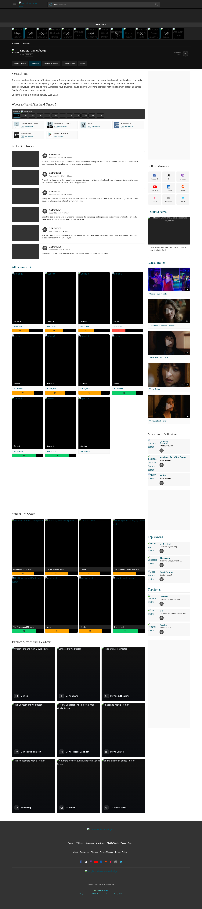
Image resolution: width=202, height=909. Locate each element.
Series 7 (117, 321)
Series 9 (50, 321)
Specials (84, 446)
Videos (123, 843)
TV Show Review (166, 446)
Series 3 (117, 384)
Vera (49, 627)
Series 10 (17, 321)
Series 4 (84, 384)
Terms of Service (106, 852)
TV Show (29, 55)
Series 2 (17, 446)
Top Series (154, 589)
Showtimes (100, 843)
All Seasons (19, 267)
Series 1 (50, 446)
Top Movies (155, 536)
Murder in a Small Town (22, 569)
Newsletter (168, 202)
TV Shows (79, 843)
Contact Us (84, 852)
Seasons (26, 43)
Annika (83, 627)
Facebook (154, 179)
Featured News (157, 211)
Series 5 (50, 384)
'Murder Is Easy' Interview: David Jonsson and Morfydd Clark (168, 248)
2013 (22, 55)
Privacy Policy (121, 852)
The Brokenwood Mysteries (24, 627)
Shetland (15, 43)
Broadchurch (119, 627)
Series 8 (84, 321)
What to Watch (112, 843)
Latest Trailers (157, 262)
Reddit (183, 190)
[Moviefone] (29, 4)
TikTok (155, 202)
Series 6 (17, 384)
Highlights (101, 25)
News (130, 843)
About (75, 852)
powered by (16, 111)
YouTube (155, 190)
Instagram (182, 179)
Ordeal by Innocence (55, 569)
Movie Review (165, 460)
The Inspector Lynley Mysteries (126, 569)
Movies (70, 843)
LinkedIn (169, 190)
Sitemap (94, 852)
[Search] (157, 4)
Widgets (183, 202)
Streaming (90, 843)
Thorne (83, 569)
